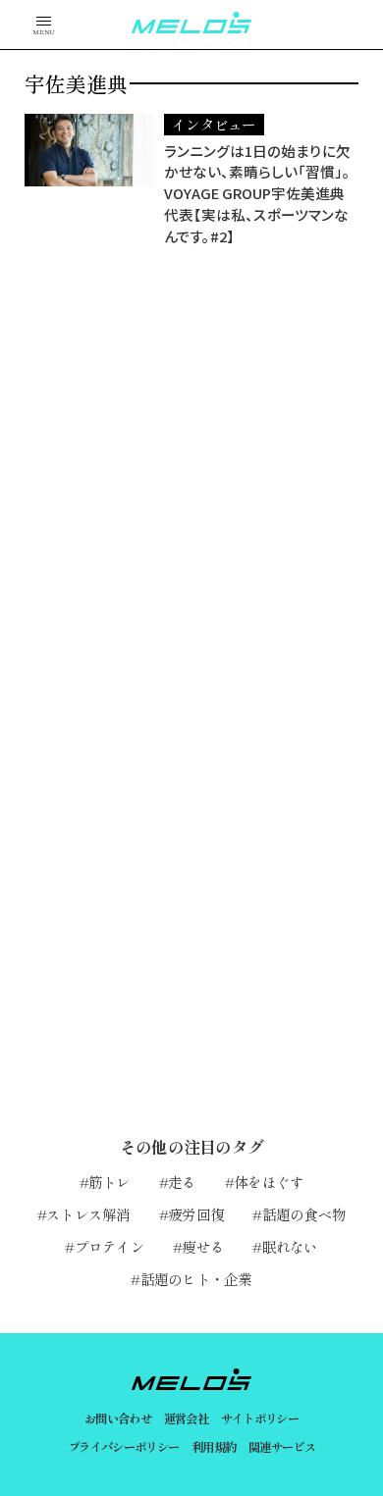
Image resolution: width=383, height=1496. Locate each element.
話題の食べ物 (304, 1214)
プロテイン (109, 1246)
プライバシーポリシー (124, 1447)
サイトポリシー (260, 1418)
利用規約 (214, 1447)
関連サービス (281, 1447)
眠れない (289, 1246)
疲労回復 (196, 1214)
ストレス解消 (88, 1214)
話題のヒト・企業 (195, 1278)
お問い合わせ (117, 1418)
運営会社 (186, 1418)
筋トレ (109, 1181)
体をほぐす (268, 1181)
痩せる (203, 1246)
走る (182, 1181)
